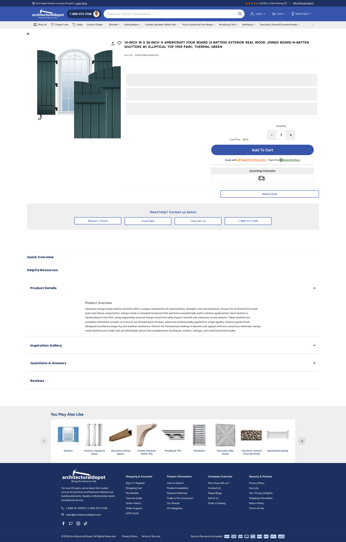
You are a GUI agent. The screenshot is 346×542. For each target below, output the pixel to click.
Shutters (113, 24)
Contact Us (214, 488)
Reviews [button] (37, 380)
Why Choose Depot (303, 3)
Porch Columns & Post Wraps (197, 24)
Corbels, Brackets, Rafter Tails (160, 24)
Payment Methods (177, 493)
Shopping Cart (134, 488)
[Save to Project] (119, 43)
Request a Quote (98, 220)
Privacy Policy (256, 483)
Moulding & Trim (227, 24)
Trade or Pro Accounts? (180, 498)
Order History (133, 503)
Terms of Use (256, 508)
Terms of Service (150, 536)
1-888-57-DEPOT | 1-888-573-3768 (86, 508)
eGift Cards (132, 513)
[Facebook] (63, 524)
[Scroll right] (312, 25)
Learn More (81, 3)
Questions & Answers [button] (48, 363)
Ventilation (247, 24)
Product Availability (177, 488)
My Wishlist (132, 493)
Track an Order (134, 498)
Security (254, 488)
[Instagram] (78, 524)
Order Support (134, 508)
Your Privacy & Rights (261, 493)
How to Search (175, 483)
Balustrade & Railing (277, 450)
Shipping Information (261, 498)
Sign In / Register (135, 483)
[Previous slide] (44, 441)
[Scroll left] (307, 25)
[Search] (240, 14)
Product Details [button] (43, 288)
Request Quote (270, 194)
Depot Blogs (215, 493)
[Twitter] (71, 524)
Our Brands (173, 503)
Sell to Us (213, 498)
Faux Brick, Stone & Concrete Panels (278, 24)
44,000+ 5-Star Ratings (271, 3)
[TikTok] (85, 524)
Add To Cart (262, 150)
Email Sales (147, 221)
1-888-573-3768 (248, 221)
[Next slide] (302, 441)
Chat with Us (198, 221)
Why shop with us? (218, 483)
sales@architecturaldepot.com (83, 514)
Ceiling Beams (131, 24)
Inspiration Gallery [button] (46, 345)
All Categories (175, 508)
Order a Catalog (217, 503)
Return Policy (256, 503)
